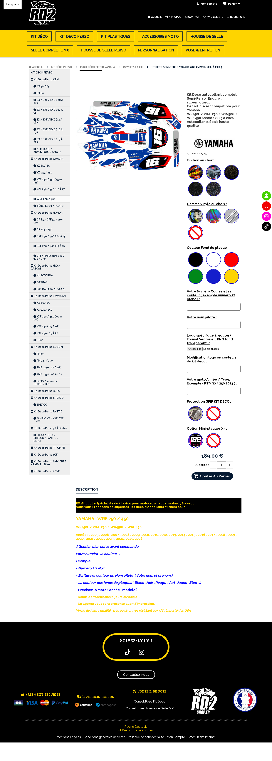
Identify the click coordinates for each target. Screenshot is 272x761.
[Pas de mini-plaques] (213, 440)
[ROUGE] (231, 259)
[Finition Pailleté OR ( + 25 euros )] (231, 172)
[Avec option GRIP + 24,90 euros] (195, 413)
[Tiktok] (266, 226)
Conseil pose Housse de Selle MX (150, 708)
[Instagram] (266, 216)
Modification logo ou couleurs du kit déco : (211, 359)
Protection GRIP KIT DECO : (209, 401)
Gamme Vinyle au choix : (207, 204)
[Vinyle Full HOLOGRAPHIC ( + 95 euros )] (213, 216)
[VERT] (195, 276)
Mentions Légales (69, 737)
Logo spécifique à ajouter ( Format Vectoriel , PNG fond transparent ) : (210, 339)
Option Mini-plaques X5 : (207, 428)
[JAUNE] (231, 276)
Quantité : (201, 465)
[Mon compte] (266, 195)
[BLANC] (213, 259)
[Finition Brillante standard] (195, 172)
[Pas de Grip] (213, 413)
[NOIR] (195, 259)
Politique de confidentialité (146, 737)
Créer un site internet (202, 737)
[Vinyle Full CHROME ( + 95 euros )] (231, 216)
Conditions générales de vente (104, 737)
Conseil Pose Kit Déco (149, 701)
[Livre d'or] (266, 206)
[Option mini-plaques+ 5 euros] (195, 440)
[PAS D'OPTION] (195, 232)
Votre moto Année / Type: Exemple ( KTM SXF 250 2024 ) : (212, 381)
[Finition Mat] (213, 172)
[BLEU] (213, 276)
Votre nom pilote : (202, 317)
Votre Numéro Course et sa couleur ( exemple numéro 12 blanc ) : (211, 295)
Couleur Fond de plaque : (208, 248)
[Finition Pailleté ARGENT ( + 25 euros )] (195, 189)
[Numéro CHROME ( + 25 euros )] (195, 216)
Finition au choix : (201, 160)
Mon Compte (176, 737)
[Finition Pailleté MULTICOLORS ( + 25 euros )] (213, 189)
